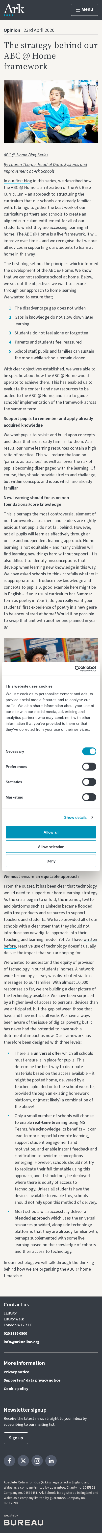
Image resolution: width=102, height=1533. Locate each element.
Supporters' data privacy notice (32, 1380)
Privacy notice (16, 1372)
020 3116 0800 (15, 1333)
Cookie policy (16, 1388)
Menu (87, 9)
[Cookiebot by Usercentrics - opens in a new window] (74, 669)
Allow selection (51, 846)
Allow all (51, 832)
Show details (75, 817)
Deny (51, 861)
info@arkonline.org (21, 1342)
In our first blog (18, 181)
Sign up (16, 1438)
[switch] (89, 767)
